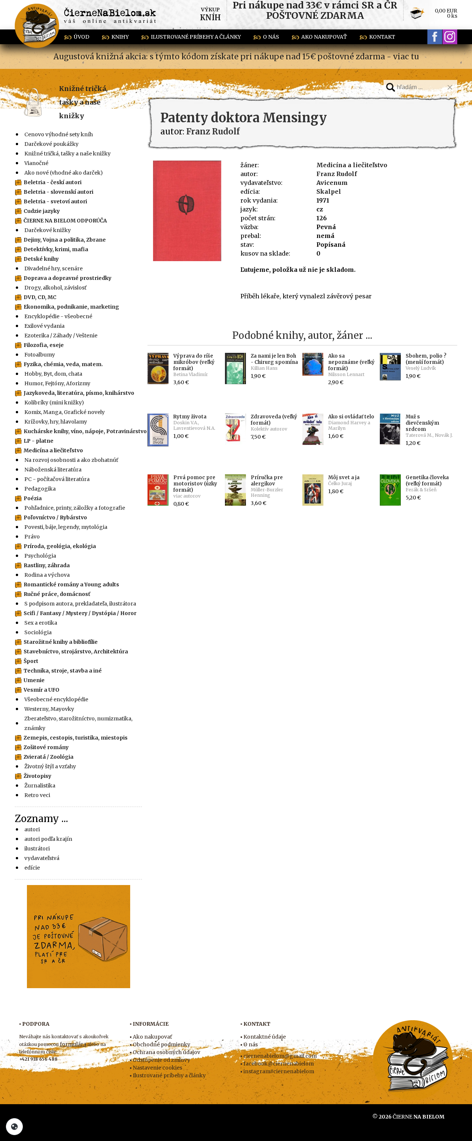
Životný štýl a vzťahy (50, 766)
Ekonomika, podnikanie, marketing (71, 306)
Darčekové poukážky (51, 144)
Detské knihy (41, 259)
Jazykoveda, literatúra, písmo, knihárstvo (79, 393)
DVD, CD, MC (40, 297)
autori (32, 829)
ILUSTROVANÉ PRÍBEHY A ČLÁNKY (196, 37)
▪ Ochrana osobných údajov (165, 1052)
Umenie (34, 680)
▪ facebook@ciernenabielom (277, 1063)
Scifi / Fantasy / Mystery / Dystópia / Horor (80, 613)
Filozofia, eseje (44, 345)
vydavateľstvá (41, 858)
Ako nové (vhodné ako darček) (63, 172)
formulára (73, 1044)
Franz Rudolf (336, 174)
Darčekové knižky (47, 230)
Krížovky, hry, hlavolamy (55, 421)
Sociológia (38, 632)
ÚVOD (81, 37)
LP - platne (38, 441)
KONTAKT (382, 37)
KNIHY (120, 37)
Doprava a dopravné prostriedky (67, 278)
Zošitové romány (46, 747)
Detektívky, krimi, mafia (56, 249)
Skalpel (328, 191)
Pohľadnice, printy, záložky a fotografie (74, 508)
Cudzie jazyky (42, 211)
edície (32, 867)
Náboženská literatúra (52, 469)
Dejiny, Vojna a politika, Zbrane (65, 239)
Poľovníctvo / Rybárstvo (55, 517)
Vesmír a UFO (41, 690)
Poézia (33, 498)
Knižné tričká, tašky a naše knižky (83, 102)
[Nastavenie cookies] (14, 1126)
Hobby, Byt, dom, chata (53, 374)
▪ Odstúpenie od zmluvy (160, 1060)
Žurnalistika (39, 785)
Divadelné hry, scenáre (53, 268)
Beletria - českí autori (52, 182)
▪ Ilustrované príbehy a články (168, 1075)
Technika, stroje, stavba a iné (63, 670)
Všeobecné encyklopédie (56, 699)
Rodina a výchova (47, 575)
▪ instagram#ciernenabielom (277, 1071)
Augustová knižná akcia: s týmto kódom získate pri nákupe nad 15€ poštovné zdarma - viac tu (236, 57)
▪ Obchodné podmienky (160, 1044)
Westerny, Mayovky (49, 709)
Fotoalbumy (39, 354)
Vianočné (36, 163)
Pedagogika (40, 488)
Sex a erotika (40, 622)
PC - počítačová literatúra (57, 479)
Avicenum (332, 182)
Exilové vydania (44, 326)
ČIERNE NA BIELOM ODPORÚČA (65, 220)
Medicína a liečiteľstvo (53, 450)
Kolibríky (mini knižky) (54, 402)
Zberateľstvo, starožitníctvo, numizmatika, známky (78, 723)
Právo (32, 536)
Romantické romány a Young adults (71, 584)
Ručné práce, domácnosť (57, 594)
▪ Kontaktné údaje (263, 1036)
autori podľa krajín (48, 839)
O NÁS (271, 37)
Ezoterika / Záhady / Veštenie (60, 335)
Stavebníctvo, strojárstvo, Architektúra (76, 651)
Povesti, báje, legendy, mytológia (65, 527)
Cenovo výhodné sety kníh (58, 134)
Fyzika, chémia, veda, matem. (63, 364)
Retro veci (37, 795)
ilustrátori (37, 848)
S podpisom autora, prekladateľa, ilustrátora (80, 603)
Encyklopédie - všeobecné (58, 316)
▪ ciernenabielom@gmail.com (278, 1056)
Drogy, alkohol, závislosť (55, 287)
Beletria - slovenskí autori (58, 192)
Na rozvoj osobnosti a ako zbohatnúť (71, 460)
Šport (31, 661)
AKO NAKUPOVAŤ (324, 37)
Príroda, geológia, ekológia (60, 546)
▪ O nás (249, 1044)
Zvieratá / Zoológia (48, 757)
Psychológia (40, 555)
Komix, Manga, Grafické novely (64, 412)
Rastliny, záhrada (47, 565)
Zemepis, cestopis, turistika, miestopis (76, 737)
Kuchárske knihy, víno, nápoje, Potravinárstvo (85, 431)
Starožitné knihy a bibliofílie (61, 642)
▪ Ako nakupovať (151, 1036)
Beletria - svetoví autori (55, 201)
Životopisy (37, 776)
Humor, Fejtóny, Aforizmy (57, 383)
